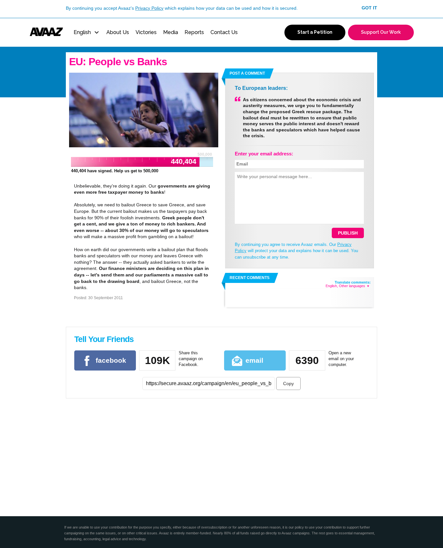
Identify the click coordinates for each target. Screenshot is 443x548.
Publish (348, 233)
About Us (117, 32)
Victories (146, 32)
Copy (288, 383)
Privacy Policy (149, 8)
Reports (194, 32)
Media (170, 32)
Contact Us (224, 32)
